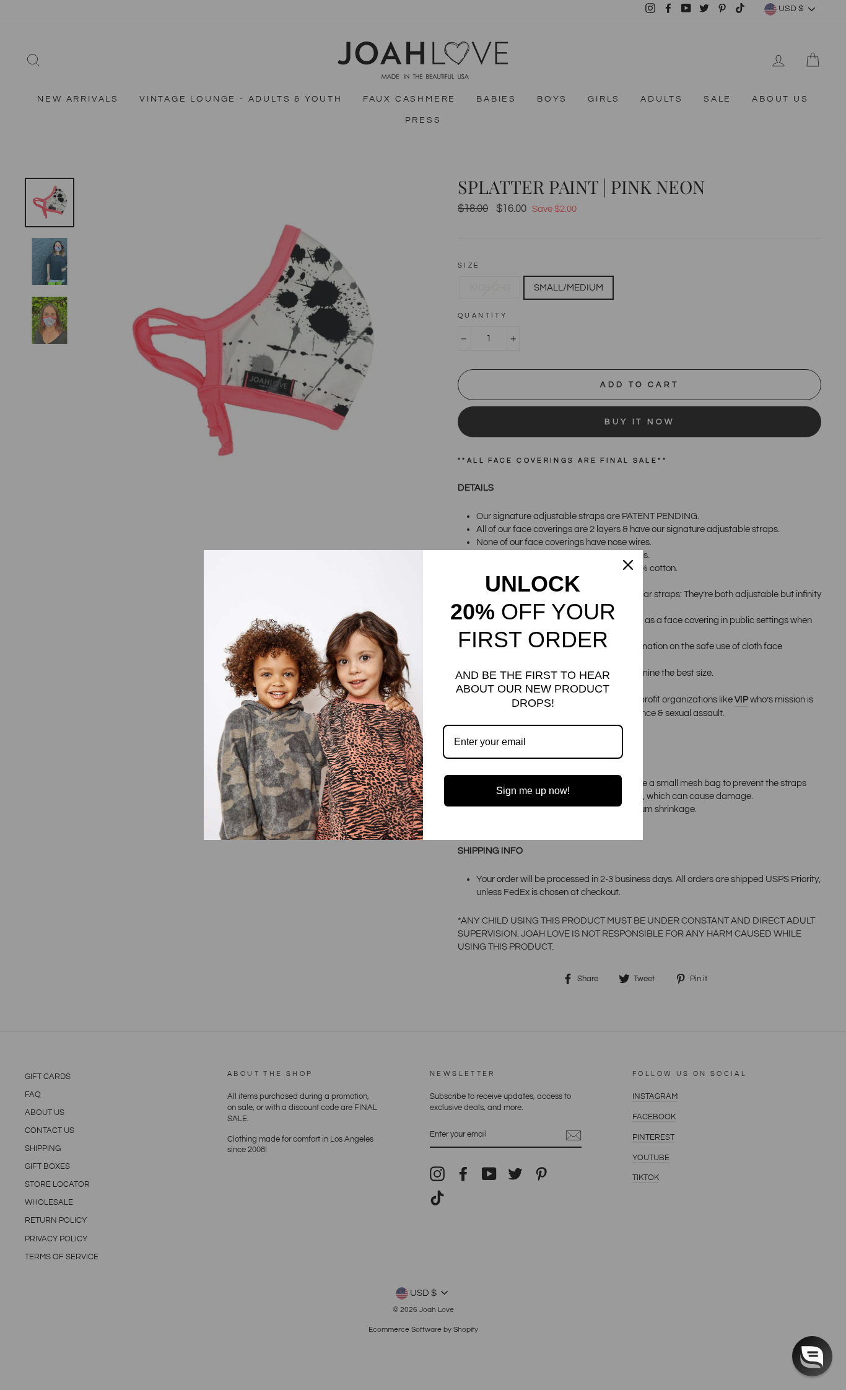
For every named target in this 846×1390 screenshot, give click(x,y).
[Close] (628, 565)
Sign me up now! (533, 790)
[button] (812, 1356)
